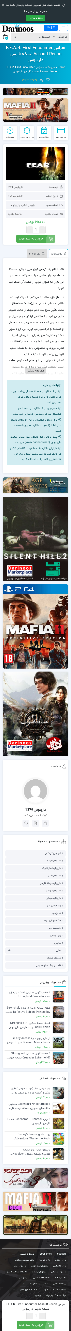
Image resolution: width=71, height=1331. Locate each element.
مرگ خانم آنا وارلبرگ (56, 1295)
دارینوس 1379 (15, 187)
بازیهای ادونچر (53, 860)
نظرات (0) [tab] (34, 254)
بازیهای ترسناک (39, 1271)
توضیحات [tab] (56, 254)
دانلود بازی (36, 18)
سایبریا (57, 943)
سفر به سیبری (30, 1283)
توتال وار (56, 913)
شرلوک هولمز (54, 958)
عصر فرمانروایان (28, 1289)
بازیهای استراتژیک (51, 868)
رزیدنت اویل (54, 928)
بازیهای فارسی (53, 890)
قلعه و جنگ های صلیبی (48, 965)
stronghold (46, 1254)
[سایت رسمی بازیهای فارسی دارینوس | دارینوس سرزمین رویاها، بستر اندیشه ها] (18, 28)
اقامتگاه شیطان (27, 1254)
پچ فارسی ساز (54, 905)
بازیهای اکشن (28, 205)
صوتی (45, 1289)
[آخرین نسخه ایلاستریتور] (35, 1201)
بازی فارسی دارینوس (24, 1260)
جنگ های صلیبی (41, 1277)
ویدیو (38, 1295)
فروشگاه (50, 67)
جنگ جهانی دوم (52, 920)
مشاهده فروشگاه (34, 815)
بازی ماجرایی (59, 1265)
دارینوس (23, 1277)
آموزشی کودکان (53, 853)
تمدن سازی (60, 1277)
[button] (3, 5)
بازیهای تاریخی (58, 1271)
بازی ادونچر (60, 1260)
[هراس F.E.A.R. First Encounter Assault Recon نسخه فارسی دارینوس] (35, 163)
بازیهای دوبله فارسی (50, 883)
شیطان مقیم (59, 1289)
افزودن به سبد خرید (31, 239)
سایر (58, 950)
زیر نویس (55, 935)
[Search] (15, 37)
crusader (61, 1254)
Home (61, 67)
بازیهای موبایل (53, 898)
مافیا (13, 1289)
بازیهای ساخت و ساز (17, 1271)
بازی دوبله (44, 1260)
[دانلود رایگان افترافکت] (35, 1225)
